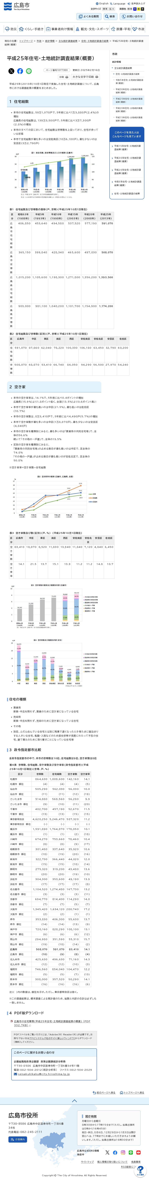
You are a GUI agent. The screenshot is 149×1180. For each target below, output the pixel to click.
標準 (105, 9)
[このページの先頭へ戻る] (74, 1101)
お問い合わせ (135, 16)
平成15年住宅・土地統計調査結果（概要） (129, 119)
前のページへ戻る (106, 1093)
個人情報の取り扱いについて (112, 1162)
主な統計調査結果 (68, 41)
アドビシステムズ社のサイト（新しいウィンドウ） (52, 1038)
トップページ (26, 41)
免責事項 (136, 1162)
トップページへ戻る (134, 1093)
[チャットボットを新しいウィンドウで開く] (140, 1176)
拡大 (111, 9)
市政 (39, 41)
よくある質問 (91, 16)
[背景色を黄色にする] (138, 9)
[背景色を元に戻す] (130, 9)
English (104, 3)
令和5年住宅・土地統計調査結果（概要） (129, 81)
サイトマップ (87, 1162)
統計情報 (50, 41)
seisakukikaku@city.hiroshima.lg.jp (44, 1074)
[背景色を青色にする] (134, 9)
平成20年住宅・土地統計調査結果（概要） (129, 109)
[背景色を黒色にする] (142, 9)
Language (119, 4)
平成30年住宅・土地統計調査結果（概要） (129, 91)
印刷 (62, 77)
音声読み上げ (138, 3)
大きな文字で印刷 (83, 77)
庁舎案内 (20, 1139)
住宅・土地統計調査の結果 (95, 41)
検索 (112, 16)
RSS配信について (131, 1167)
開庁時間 (91, 1116)
